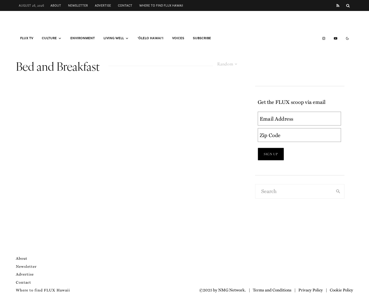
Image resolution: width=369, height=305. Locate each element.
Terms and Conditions (272, 290)
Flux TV (26, 38)
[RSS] (338, 5)
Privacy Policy (310, 290)
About (55, 5)
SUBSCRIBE (202, 38)
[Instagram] (324, 38)
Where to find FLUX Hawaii (161, 5)
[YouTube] (336, 38)
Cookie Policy (341, 290)
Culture (49, 38)
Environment (82, 38)
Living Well (113, 38)
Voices (178, 38)
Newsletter (78, 5)
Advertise (103, 5)
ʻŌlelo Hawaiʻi (150, 38)
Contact (125, 5)
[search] (338, 191)
